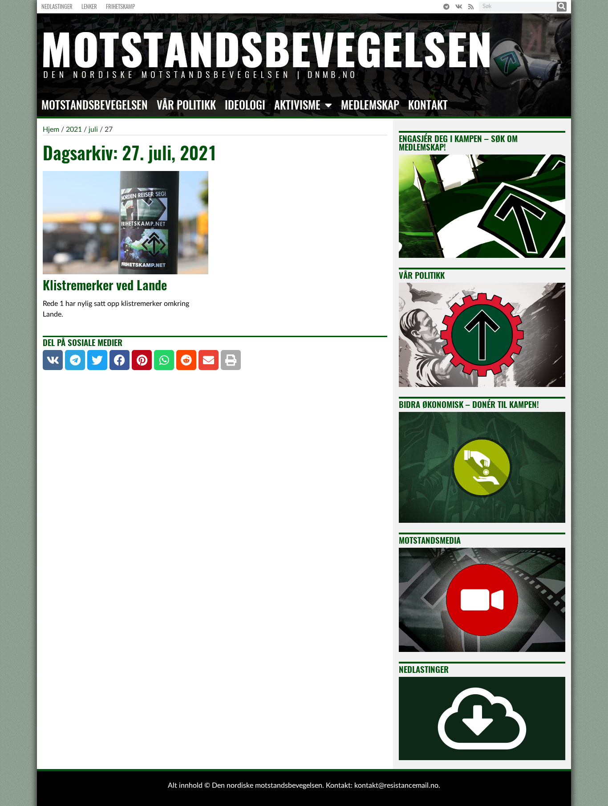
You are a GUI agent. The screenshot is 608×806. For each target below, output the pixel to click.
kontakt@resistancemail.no (396, 785)
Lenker (89, 6)
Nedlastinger (57, 6)
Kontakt (428, 105)
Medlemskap (370, 105)
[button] (53, 360)
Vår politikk (186, 105)
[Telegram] (446, 7)
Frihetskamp (120, 6)
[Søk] (562, 7)
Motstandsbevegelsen (94, 105)
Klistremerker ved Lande (105, 285)
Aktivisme (297, 105)
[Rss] (471, 7)
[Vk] (459, 7)
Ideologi (245, 105)
